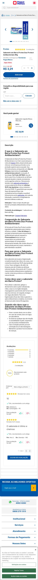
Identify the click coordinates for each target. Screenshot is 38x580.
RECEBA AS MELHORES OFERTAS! (19, 482)
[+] (32, 68)
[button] (11, 136)
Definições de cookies (19, 564)
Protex (6, 49)
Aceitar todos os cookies (19, 576)
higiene (13, 163)
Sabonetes (12, 15)
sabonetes (21, 195)
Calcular (28, 96)
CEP (4, 92)
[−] (24, 68)
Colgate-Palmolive (21, 215)
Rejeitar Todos (19, 570)
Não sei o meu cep (11, 101)
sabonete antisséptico (21, 183)
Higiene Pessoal (8, 15)
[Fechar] (35, 550)
